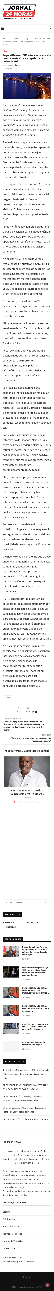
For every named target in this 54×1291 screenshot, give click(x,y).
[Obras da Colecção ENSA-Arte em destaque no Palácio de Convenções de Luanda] (11, 1028)
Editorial (7, 1211)
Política (16, 38)
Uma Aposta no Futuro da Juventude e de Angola (33, 1043)
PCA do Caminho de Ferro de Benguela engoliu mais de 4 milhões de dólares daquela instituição (34, 951)
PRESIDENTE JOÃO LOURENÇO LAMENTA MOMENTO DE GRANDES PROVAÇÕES (36, 1008)
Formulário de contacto (14, 1226)
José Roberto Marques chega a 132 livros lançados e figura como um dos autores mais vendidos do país (35, 971)
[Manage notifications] (47, 1285)
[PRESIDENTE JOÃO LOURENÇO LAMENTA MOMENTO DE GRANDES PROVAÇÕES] (11, 1010)
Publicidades (9, 1219)
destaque (8, 697)
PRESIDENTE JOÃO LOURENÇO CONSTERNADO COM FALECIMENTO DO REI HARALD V (35, 990)
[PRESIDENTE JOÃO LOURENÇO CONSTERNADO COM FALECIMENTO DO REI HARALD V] (11, 992)
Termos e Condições (12, 1233)
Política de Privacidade (13, 1241)
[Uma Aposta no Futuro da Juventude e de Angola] (11, 1046)
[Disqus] (27, 844)
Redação (16, 65)
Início (5, 38)
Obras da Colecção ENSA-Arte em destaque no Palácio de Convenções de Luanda (35, 1026)
